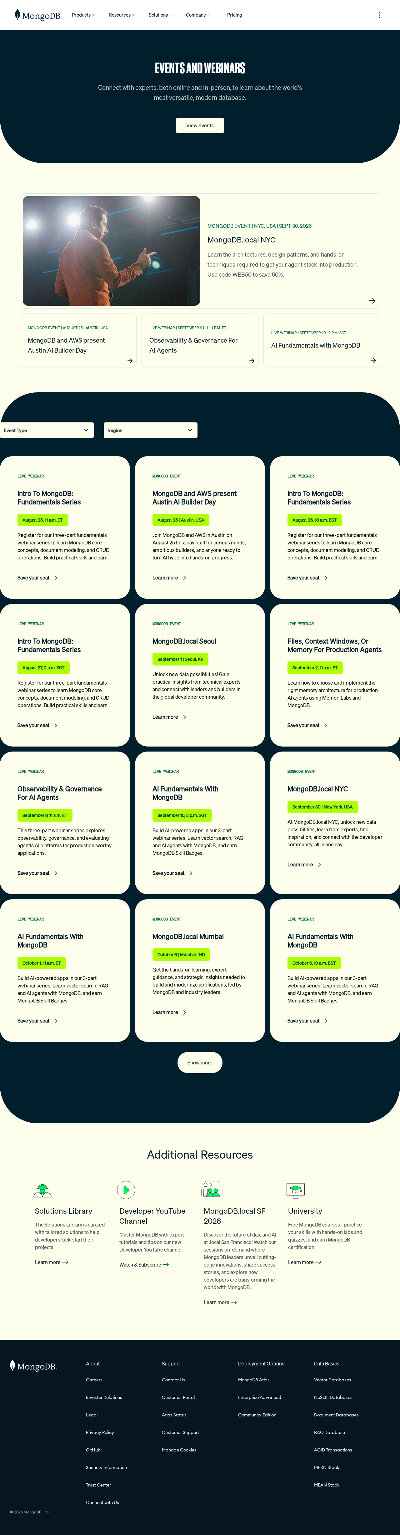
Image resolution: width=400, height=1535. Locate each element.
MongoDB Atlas (254, 1380)
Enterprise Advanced (259, 1397)
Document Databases (336, 1415)
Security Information (106, 1467)
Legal (92, 1415)
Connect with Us (102, 1502)
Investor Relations (104, 1397)
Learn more (48, 1262)
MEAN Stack (327, 1485)
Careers (94, 1380)
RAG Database (329, 1432)
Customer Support (180, 1432)
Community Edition (257, 1415)
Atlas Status (174, 1415)
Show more (200, 1062)
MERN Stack (326, 1467)
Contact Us (173, 1380)
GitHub (93, 1450)
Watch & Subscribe (140, 1264)
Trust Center (98, 1485)
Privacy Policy (100, 1432)
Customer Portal (178, 1397)
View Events (200, 125)
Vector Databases (332, 1380)
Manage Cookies (179, 1450)
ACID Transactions (333, 1450)
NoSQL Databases (333, 1397)
